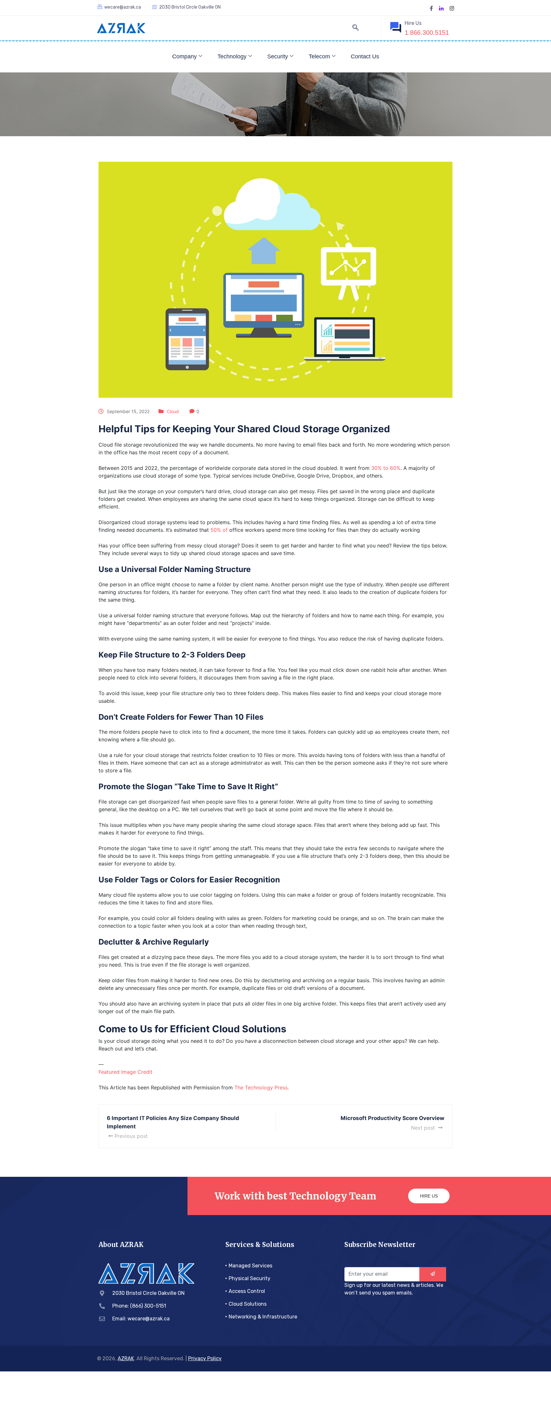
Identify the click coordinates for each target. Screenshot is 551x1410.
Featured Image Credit (125, 1072)
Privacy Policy (205, 1358)
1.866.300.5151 (427, 32)
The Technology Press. (261, 1087)
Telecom (319, 56)
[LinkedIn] (441, 7)
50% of (219, 530)
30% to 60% (385, 468)
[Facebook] (431, 7)
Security (277, 56)
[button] (355, 28)
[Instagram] (452, 7)
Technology (231, 56)
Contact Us (365, 56)
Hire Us (429, 1195)
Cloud (173, 411)
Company (184, 56)
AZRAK (126, 1358)
